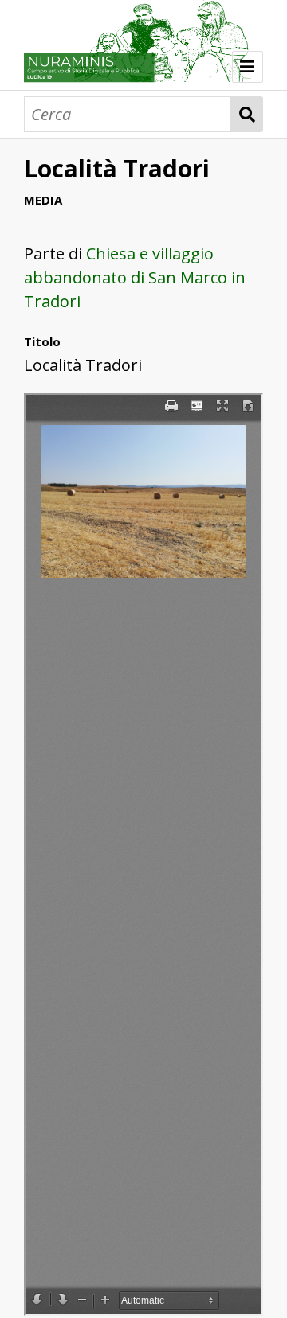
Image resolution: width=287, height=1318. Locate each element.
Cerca (246, 114)
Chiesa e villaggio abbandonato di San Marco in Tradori (135, 277)
